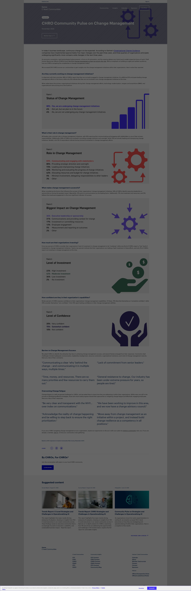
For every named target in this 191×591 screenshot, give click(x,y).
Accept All (151, 588)
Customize (141, 588)
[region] (95, 588)
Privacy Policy (95, 587)
